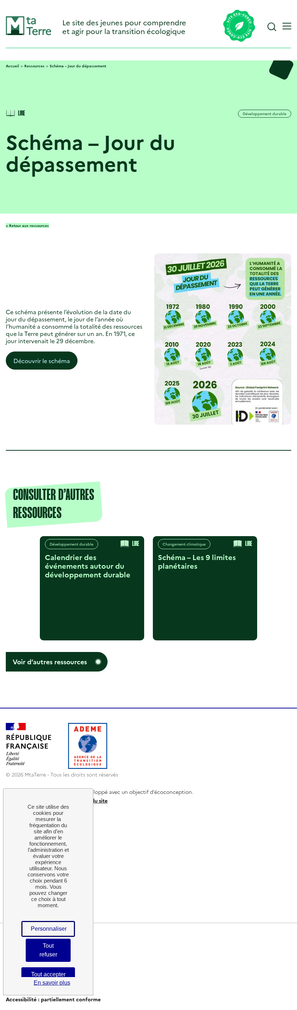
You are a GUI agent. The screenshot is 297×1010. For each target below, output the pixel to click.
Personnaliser (49, 929)
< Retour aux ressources (27, 225)
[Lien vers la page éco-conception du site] (239, 26)
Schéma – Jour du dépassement (78, 65)
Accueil (12, 65)
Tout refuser (48, 950)
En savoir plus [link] (52, 983)
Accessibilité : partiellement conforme (53, 999)
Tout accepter (48, 974)
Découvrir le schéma (41, 361)
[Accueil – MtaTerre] (28, 33)
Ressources (34, 65)
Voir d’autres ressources (50, 661)
